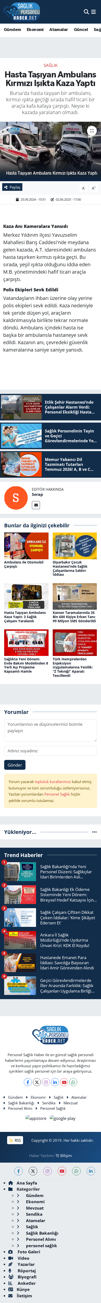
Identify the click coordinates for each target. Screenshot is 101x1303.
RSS (17, 1140)
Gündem (12, 30)
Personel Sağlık (57, 794)
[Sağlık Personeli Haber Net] (21, 12)
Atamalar (58, 30)
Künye (23, 1289)
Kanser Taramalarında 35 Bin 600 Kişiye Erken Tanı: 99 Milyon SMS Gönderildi (74, 616)
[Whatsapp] (73, 1082)
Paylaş (15, 187)
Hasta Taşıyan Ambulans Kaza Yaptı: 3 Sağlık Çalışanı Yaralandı (25, 616)
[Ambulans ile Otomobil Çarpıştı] (26, 545)
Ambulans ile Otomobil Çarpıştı (23, 564)
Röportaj (26, 1270)
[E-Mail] (36, 505)
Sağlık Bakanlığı (21, 1102)
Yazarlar (26, 1264)
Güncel (81, 30)
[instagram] (47, 1171)
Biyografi (27, 1277)
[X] (37, 1082)
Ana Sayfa (27, 1183)
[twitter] (33, 1171)
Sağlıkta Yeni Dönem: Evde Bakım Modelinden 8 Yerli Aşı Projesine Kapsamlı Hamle (26, 665)
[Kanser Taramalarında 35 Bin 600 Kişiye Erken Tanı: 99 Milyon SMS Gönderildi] (75, 596)
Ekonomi (35, 30)
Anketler (26, 1283)
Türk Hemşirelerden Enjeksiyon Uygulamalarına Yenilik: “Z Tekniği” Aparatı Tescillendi (73, 667)
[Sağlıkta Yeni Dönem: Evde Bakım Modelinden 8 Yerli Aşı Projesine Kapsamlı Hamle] (26, 642)
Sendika (48, 1102)
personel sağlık (41, 1245)
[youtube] (62, 1171)
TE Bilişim (63, 1155)
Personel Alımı (20, 1108)
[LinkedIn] (55, 1082)
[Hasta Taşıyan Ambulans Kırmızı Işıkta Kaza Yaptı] (50, 151)
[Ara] (86, 12)
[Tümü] (94, 832)
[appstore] (37, 1119)
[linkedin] (91, 1171)
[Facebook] (28, 1082)
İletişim (24, 1296)
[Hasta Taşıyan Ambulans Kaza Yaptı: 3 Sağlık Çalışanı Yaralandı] (26, 596)
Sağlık (50, 65)
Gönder (15, 765)
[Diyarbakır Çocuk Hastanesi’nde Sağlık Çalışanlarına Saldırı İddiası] (75, 545)
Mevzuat (70, 1102)
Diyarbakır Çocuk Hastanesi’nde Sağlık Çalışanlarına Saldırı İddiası (70, 568)
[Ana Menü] (93, 12)
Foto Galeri (28, 1252)
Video (23, 1258)
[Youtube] (64, 1082)
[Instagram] (46, 1082)
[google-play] (63, 1119)
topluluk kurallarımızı (53, 781)
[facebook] (18, 1171)
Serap (37, 494)
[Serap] (16, 497)
